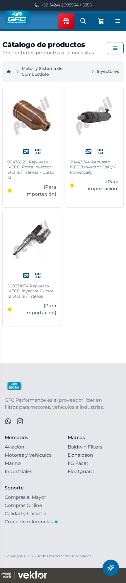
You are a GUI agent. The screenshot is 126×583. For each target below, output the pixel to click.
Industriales (18, 471)
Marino (13, 463)
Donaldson (80, 455)
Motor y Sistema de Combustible (42, 71)
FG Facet (78, 463)
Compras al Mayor (25, 497)
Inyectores (108, 71)
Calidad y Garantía (25, 513)
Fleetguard (81, 471)
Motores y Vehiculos (28, 455)
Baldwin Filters (85, 447)
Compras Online (23, 505)
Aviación (14, 447)
